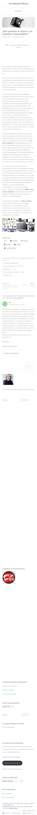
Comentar (28, 366)
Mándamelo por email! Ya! (12, 763)
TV (8, 260)
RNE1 (22, 272)
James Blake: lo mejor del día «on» (28, 285)
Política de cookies (13, 808)
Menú (19, 11)
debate (21, 266)
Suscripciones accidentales (12, 743)
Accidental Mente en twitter (13, 724)
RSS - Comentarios (8, 797)
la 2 (14, 269)
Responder (5, 342)
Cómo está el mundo (18, 258)
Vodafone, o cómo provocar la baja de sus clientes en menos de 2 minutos (10, 286)
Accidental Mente (18, 3)
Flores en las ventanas (9, 686)
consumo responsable (10, 263)
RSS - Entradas (7, 793)
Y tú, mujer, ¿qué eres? (9, 694)
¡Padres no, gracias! (8, 690)
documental (7, 269)
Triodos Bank (17, 143)
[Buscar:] (11, 400)
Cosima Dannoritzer (10, 266)
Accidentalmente (18, 37)
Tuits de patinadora (8, 727)
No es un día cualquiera (11, 272)
